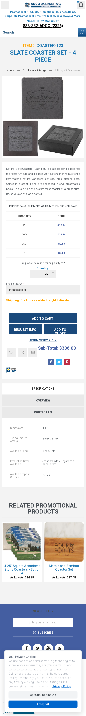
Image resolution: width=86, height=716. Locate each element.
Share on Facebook (51, 362)
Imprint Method (14, 283)
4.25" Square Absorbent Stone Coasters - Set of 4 (22, 569)
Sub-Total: (48, 348)
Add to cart (42, 319)
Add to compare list (22, 352)
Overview (43, 400)
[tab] (43, 388)
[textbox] (39, 32)
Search (82, 32)
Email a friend (32, 352)
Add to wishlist (11, 352)
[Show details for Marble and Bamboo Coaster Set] (64, 542)
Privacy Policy (61, 686)
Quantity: (43, 268)
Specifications (43, 388)
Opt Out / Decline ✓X (43, 695)
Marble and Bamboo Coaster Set (64, 567)
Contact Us (43, 412)
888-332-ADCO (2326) (43, 25)
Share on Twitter (59, 362)
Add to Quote (60, 331)
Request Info (25, 330)
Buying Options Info (43, 339)
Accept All (43, 704)
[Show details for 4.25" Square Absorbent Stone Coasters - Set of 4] (22, 542)
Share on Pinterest (67, 362)
